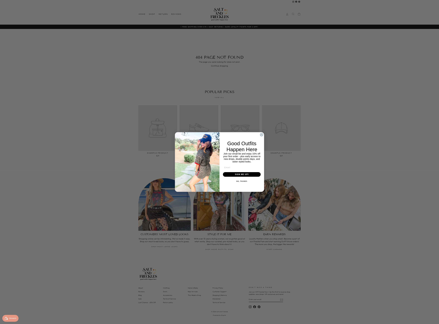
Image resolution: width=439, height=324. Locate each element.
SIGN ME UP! (242, 174)
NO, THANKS (241, 181)
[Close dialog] (261, 134)
